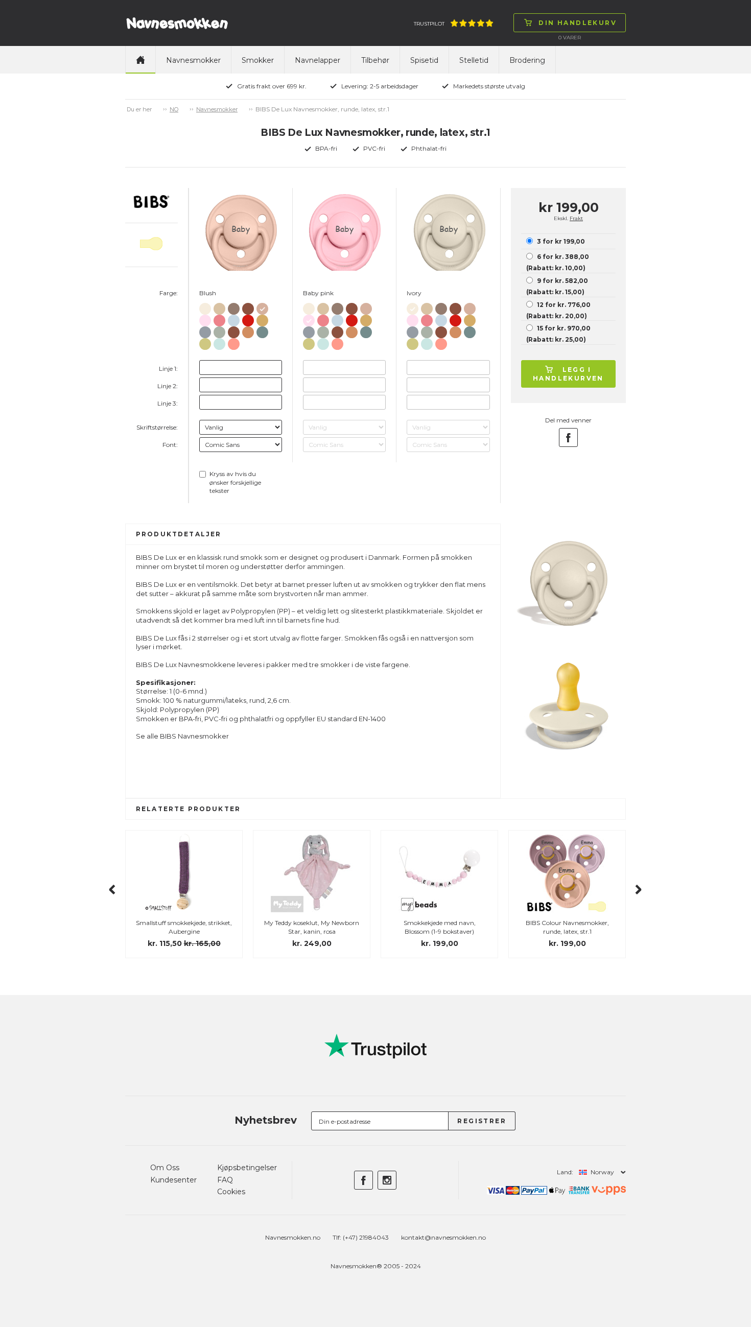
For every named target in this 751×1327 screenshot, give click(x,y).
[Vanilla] (219, 307)
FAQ (225, 1179)
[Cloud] (205, 330)
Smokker (258, 60)
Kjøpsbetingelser (247, 1167)
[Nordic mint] (219, 342)
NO (174, 109)
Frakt (576, 218)
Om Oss (164, 1167)
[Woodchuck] (248, 307)
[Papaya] (234, 342)
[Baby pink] (205, 318)
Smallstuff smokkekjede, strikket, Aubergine (184, 927)
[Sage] (219, 330)
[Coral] (219, 318)
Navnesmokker (193, 60)
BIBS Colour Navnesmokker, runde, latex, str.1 (567, 927)
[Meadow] (205, 342)
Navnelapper (317, 60)
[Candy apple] (248, 318)
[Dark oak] (234, 307)
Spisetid (424, 60)
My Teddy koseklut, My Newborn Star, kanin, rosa (311, 927)
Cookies (231, 1191)
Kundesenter (173, 1179)
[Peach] (248, 330)
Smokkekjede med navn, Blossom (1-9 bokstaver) (440, 927)
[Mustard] (262, 318)
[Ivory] (205, 307)
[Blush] (262, 307)
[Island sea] (262, 330)
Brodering (527, 60)
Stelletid (473, 60)
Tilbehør (375, 60)
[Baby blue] (234, 318)
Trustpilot (429, 23)
